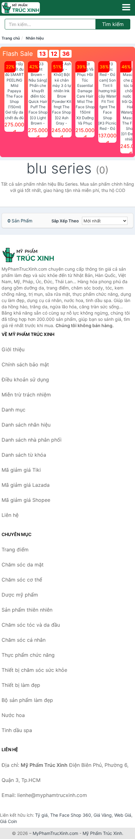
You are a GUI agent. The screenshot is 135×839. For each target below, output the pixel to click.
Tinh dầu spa (17, 730)
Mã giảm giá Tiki (21, 470)
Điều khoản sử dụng (25, 379)
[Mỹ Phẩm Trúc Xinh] (33, 255)
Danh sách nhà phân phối (32, 440)
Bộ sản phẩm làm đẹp (27, 700)
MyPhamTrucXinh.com (55, 833)
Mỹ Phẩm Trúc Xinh (102, 833)
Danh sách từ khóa (24, 455)
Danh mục (13, 409)
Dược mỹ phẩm (20, 595)
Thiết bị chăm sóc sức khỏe (34, 670)
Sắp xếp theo (65, 220)
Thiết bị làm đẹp (21, 685)
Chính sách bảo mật (25, 364)
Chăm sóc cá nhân (24, 640)
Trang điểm (15, 549)
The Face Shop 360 (70, 815)
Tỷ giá (41, 815)
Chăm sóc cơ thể (22, 579)
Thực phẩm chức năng (28, 655)
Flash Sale (18, 53)
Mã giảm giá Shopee (26, 500)
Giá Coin (8, 821)
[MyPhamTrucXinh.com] (28, 8)
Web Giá (122, 815)
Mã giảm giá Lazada (26, 485)
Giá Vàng (103, 815)
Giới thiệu (13, 349)
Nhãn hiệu (35, 38)
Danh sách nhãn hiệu (26, 425)
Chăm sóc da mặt (23, 564)
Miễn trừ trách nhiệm (26, 394)
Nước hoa (13, 715)
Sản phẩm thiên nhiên (27, 610)
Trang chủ (11, 38)
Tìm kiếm (113, 24)
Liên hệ (10, 515)
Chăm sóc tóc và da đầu (31, 625)
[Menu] (126, 7)
